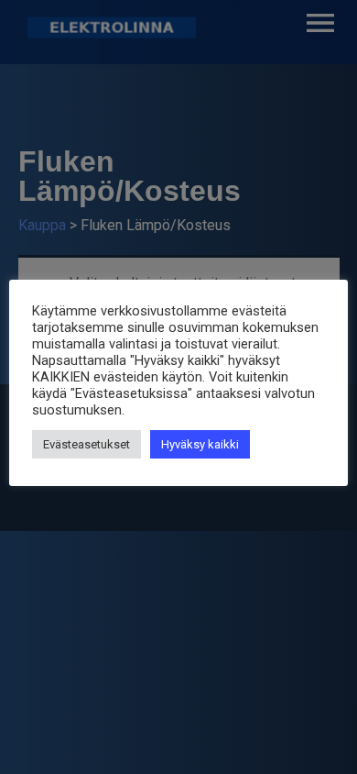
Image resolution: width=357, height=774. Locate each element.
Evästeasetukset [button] (86, 444)
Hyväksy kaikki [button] (200, 444)
